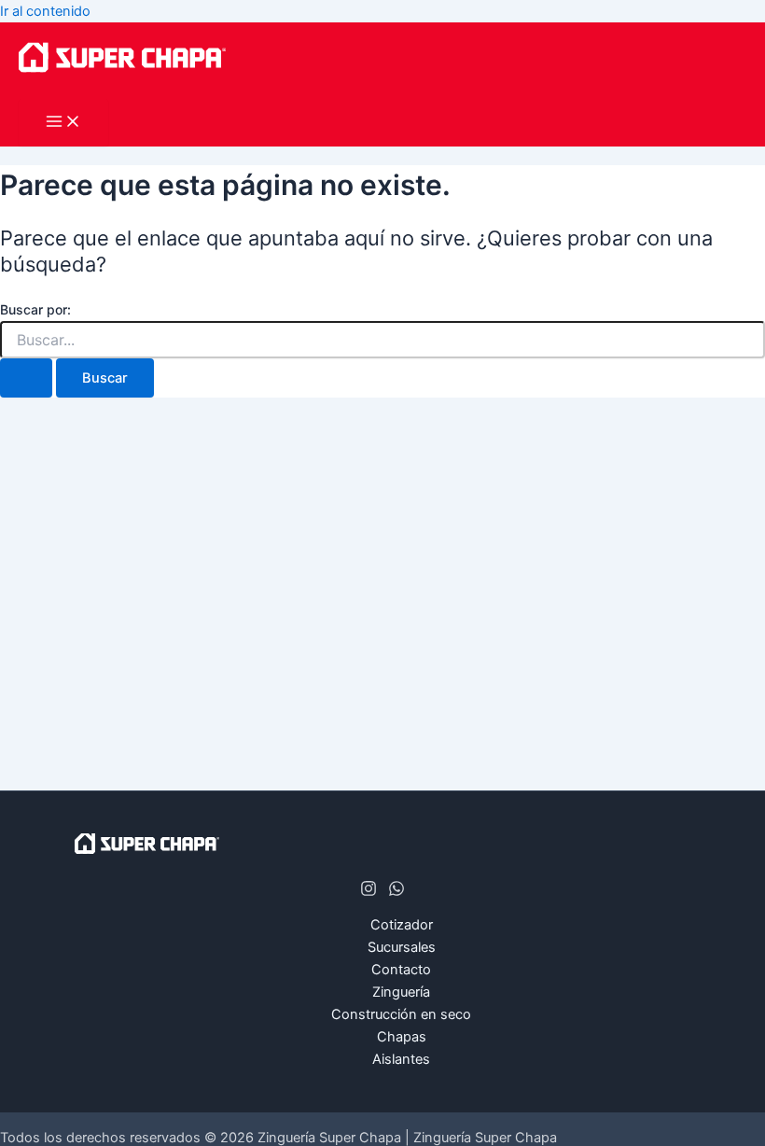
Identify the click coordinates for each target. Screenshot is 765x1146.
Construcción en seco (401, 1014)
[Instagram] (368, 892)
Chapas (401, 1036)
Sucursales (402, 947)
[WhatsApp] (396, 892)
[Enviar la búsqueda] (26, 378)
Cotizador (401, 924)
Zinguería (401, 992)
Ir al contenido (45, 11)
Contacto (401, 969)
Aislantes (401, 1059)
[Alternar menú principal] (63, 123)
